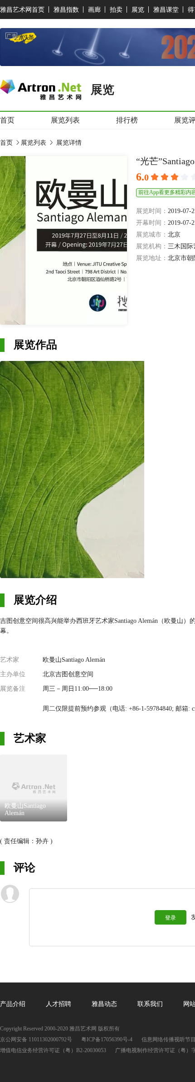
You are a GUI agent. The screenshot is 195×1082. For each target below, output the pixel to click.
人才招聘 (58, 1004)
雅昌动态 (104, 1004)
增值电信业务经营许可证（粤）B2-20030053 (53, 1051)
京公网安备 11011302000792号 (36, 1040)
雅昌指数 (66, 9)
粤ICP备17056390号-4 (106, 1040)
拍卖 (116, 9)
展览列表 (65, 120)
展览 (138, 9)
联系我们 (150, 1004)
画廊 (94, 9)
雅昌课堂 (166, 9)
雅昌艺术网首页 (22, 9)
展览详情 (68, 142)
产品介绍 (12, 1004)
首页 (7, 120)
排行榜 (127, 120)
